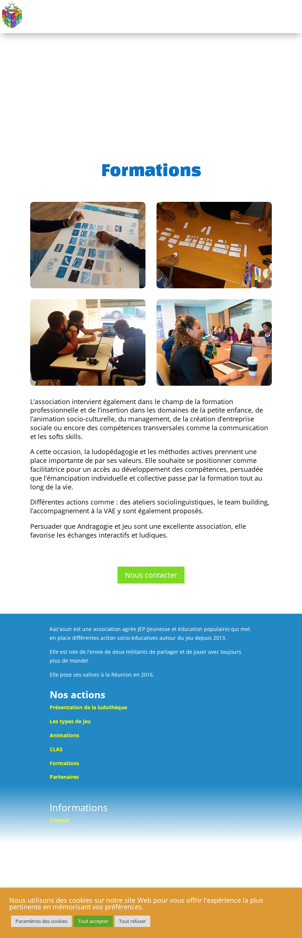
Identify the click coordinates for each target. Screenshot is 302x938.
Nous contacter (151, 575)
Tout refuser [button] (132, 921)
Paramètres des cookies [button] (41, 921)
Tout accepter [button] (93, 921)
